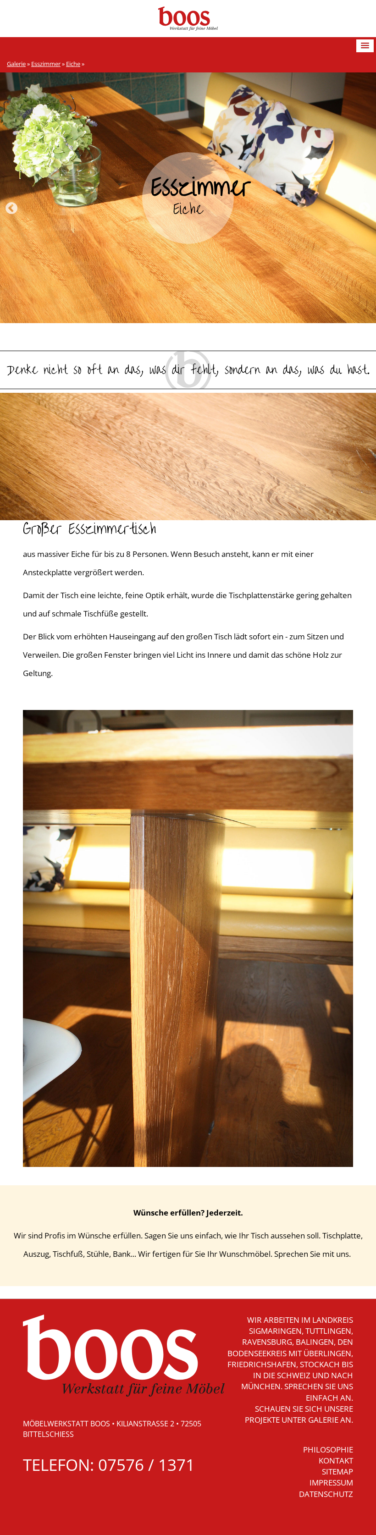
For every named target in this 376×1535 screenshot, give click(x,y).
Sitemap (337, 1471)
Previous (11, 208)
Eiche (73, 64)
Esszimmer (46, 64)
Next (364, 208)
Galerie (16, 64)
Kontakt (336, 1460)
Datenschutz (326, 1494)
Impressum (331, 1482)
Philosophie (328, 1449)
